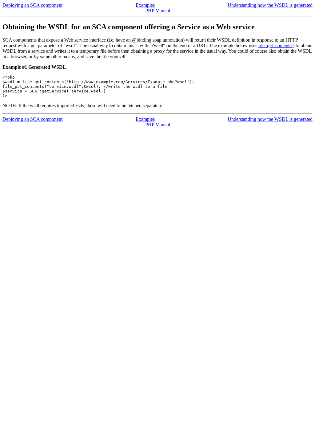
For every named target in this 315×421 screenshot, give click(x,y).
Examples (145, 5)
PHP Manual (157, 10)
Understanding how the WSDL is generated (270, 5)
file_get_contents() (276, 45)
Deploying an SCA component (32, 5)
